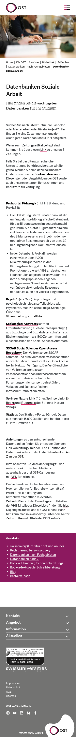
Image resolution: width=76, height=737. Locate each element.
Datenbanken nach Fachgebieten (33, 555)
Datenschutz (13, 687)
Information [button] (16, 629)
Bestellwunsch (20, 576)
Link (43, 150)
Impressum (12, 683)
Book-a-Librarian (46, 174)
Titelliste (35, 316)
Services (34, 62)
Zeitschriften (15, 518)
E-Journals (28, 403)
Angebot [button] (13, 622)
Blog (13, 572)
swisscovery (18, 546)
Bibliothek (48, 62)
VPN (14, 477)
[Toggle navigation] (67, 7)
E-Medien (63, 62)
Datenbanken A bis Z (24, 559)
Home (9, 62)
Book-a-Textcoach (22, 567)
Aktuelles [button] (14, 635)
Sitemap (11, 696)
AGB (9, 692)
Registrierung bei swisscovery (30, 550)
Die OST (21, 62)
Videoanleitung (16, 316)
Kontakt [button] (13, 615)
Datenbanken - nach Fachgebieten (29, 67)
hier (65, 506)
